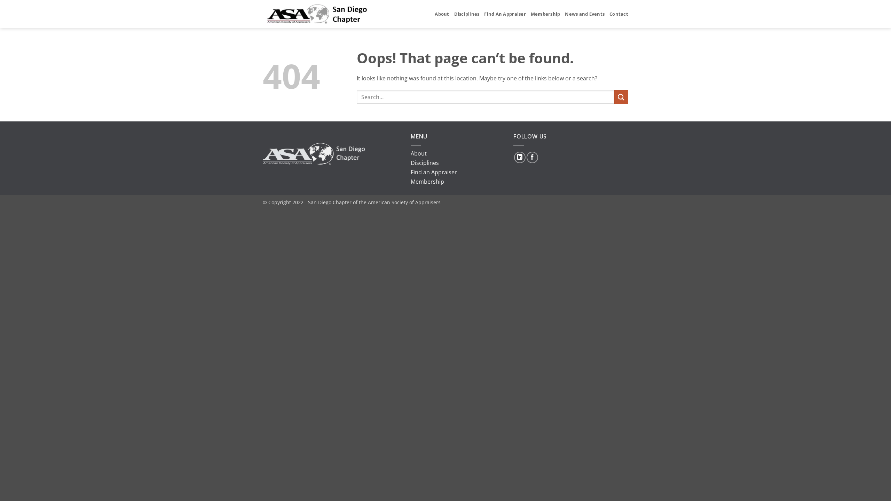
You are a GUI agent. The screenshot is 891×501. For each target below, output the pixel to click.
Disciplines (467, 14)
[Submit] (621, 97)
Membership (545, 14)
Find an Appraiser (434, 172)
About (442, 14)
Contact (618, 14)
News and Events (585, 14)
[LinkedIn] (520, 157)
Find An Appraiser (505, 14)
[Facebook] (532, 157)
